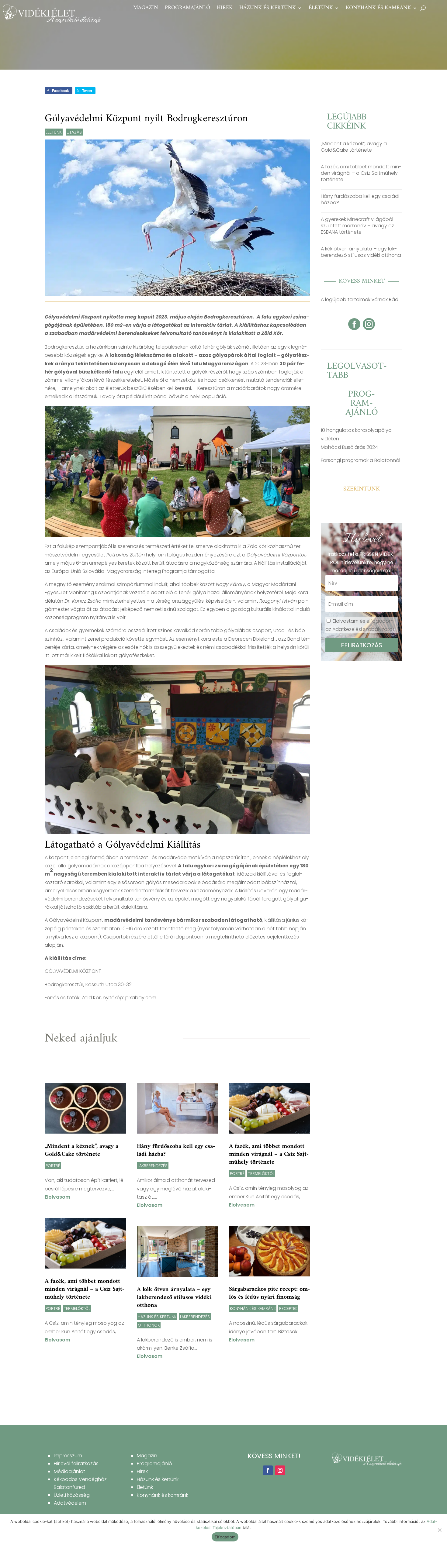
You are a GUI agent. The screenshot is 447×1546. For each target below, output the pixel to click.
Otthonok (149, 1325)
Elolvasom (57, 1196)
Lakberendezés (153, 1166)
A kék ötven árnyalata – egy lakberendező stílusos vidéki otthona (174, 1297)
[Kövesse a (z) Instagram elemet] (280, 1470)
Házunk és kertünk (267, 9)
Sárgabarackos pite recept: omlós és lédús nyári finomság (269, 1293)
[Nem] (439, 1530)
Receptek (288, 1308)
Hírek (225, 9)
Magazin (145, 9)
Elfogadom (225, 1536)
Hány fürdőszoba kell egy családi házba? (176, 1150)
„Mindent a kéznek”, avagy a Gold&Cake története (81, 1150)
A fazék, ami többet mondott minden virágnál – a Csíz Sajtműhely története (84, 1289)
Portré (53, 1166)
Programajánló (187, 9)
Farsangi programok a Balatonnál (360, 460)
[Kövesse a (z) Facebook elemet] (268, 1470)
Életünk (321, 9)
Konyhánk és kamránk (378, 9)
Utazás (74, 132)
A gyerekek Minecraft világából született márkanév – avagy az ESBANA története (357, 226)
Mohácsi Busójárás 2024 (349, 447)
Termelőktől (77, 1308)
